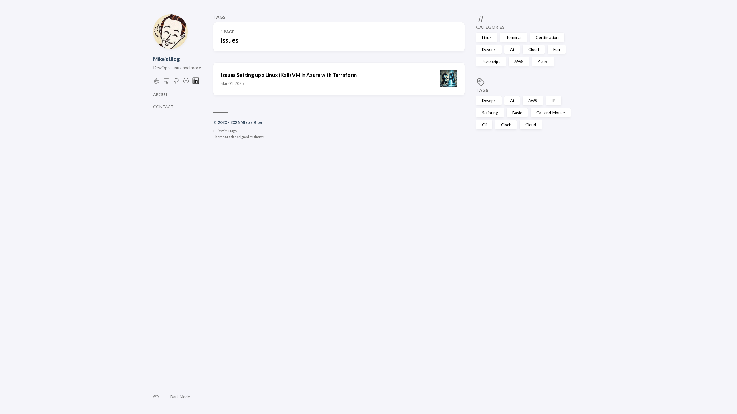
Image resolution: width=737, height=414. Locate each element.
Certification (547, 37)
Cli (484, 124)
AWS (518, 61)
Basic (517, 112)
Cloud (533, 49)
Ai (512, 49)
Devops (489, 49)
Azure (543, 61)
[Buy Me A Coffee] (156, 82)
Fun (556, 49)
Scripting (490, 112)
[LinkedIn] (195, 82)
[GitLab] (186, 82)
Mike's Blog (166, 59)
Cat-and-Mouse (550, 112)
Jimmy (259, 137)
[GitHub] (176, 82)
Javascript (491, 61)
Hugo (232, 131)
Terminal (513, 37)
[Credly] (166, 82)
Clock (506, 124)
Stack (229, 137)
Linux (486, 37)
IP (554, 100)
